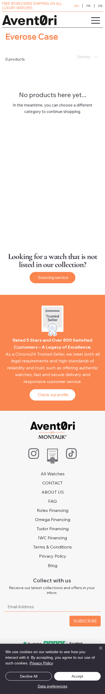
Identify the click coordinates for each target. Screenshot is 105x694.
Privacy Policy (52, 556)
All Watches (53, 473)
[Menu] (81, 20)
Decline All (28, 676)
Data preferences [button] (52, 686)
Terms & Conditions (52, 547)
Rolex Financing (52, 510)
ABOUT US (52, 492)
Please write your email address (37, 597)
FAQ (52, 501)
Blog (52, 565)
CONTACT (52, 483)
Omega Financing (52, 519)
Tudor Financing (53, 528)
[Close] (97, 651)
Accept (77, 676)
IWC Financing (52, 537)
